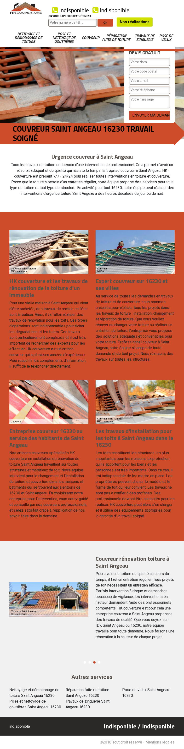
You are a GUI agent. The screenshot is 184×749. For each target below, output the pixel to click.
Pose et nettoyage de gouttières (63, 37)
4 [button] (99, 662)
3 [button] (94, 662)
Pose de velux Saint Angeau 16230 (145, 693)
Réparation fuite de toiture (116, 37)
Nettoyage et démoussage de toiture (28, 37)
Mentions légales (160, 742)
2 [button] (89, 662)
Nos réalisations (135, 22)
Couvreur (90, 37)
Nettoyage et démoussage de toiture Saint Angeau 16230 (34, 693)
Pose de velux (166, 37)
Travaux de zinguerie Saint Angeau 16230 (87, 704)
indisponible (73, 10)
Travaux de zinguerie (145, 37)
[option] (92, 599)
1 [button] (85, 662)
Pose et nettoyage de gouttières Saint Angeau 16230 (35, 704)
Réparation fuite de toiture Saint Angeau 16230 (87, 693)
